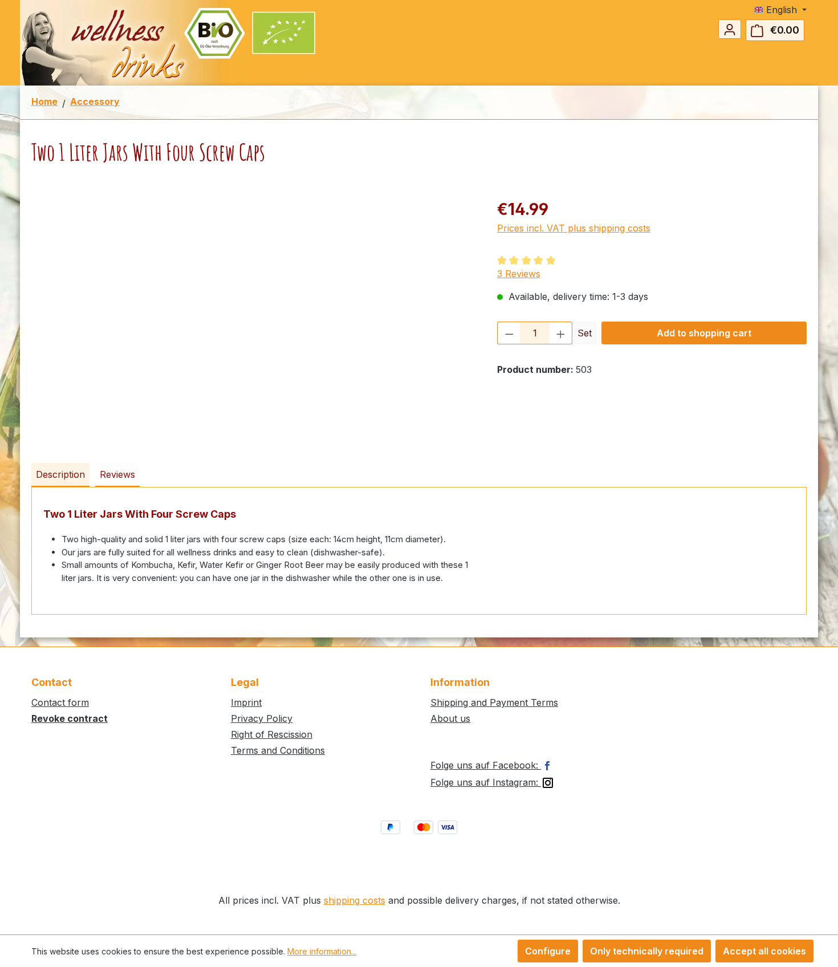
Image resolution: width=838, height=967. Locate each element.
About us (450, 718)
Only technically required (646, 951)
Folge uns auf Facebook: (485, 765)
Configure (548, 951)
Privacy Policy (261, 718)
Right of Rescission (271, 734)
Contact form (60, 702)
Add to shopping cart (704, 333)
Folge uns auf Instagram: (485, 782)
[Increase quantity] (561, 333)
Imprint (246, 702)
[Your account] (729, 29)
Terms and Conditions (278, 750)
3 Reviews (518, 273)
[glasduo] (252, 319)
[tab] (60, 475)
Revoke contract (69, 718)
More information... (321, 951)
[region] (253, 319)
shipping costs (354, 900)
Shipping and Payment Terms (494, 702)
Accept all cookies (764, 951)
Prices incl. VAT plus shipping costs (573, 228)
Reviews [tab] (117, 474)
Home (44, 101)
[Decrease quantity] (509, 333)
